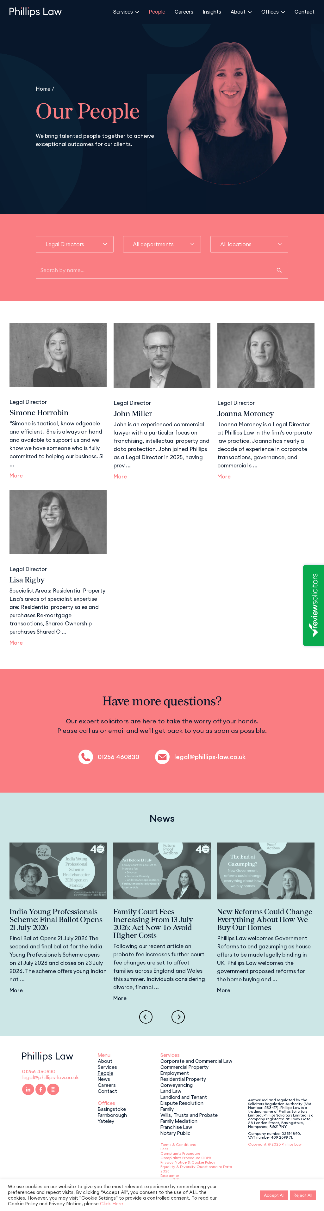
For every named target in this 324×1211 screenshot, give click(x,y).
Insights (212, 11)
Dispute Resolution (181, 1102)
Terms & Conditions (178, 1144)
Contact (305, 11)
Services (123, 11)
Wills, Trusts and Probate (189, 1114)
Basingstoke (112, 1108)
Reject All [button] (303, 1195)
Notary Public (175, 1132)
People (157, 11)
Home (43, 88)
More (16, 475)
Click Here (111, 1204)
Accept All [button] (274, 1195)
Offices (270, 11)
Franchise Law (176, 1126)
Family (167, 1108)
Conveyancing (176, 1084)
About (238, 11)
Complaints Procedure (180, 1153)
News (104, 1078)
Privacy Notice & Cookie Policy (187, 1162)
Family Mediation (178, 1120)
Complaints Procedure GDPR (185, 1157)
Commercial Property (184, 1066)
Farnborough (112, 1114)
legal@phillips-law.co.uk (210, 757)
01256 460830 (118, 757)
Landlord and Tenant (183, 1096)
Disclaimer (169, 1175)
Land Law (170, 1090)
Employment (174, 1072)
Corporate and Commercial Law (196, 1060)
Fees (164, 1149)
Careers (184, 11)
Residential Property (183, 1078)
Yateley (106, 1120)
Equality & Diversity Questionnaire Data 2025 (196, 1168)
